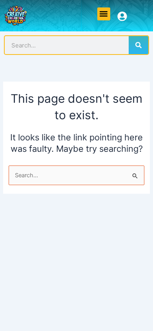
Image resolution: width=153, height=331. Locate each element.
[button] (103, 13)
